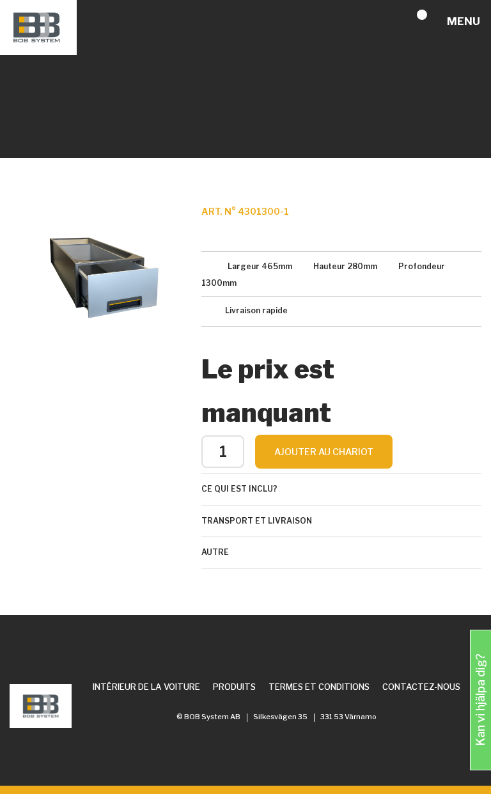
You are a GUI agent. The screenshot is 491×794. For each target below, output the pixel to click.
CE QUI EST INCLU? (239, 489)
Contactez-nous (421, 686)
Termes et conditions (319, 686)
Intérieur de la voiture (146, 686)
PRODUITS (234, 686)
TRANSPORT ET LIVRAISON (256, 520)
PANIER (432, 21)
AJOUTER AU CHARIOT (323, 451)
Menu (463, 21)
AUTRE (215, 552)
